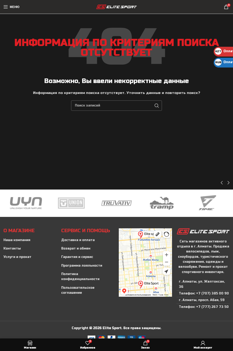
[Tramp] (161, 203)
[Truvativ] (116, 203)
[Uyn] (26, 203)
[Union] (71, 203)
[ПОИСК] (157, 105)
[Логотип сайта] (116, 7)
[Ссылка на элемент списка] (30, 240)
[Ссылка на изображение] (203, 231)
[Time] (207, 203)
